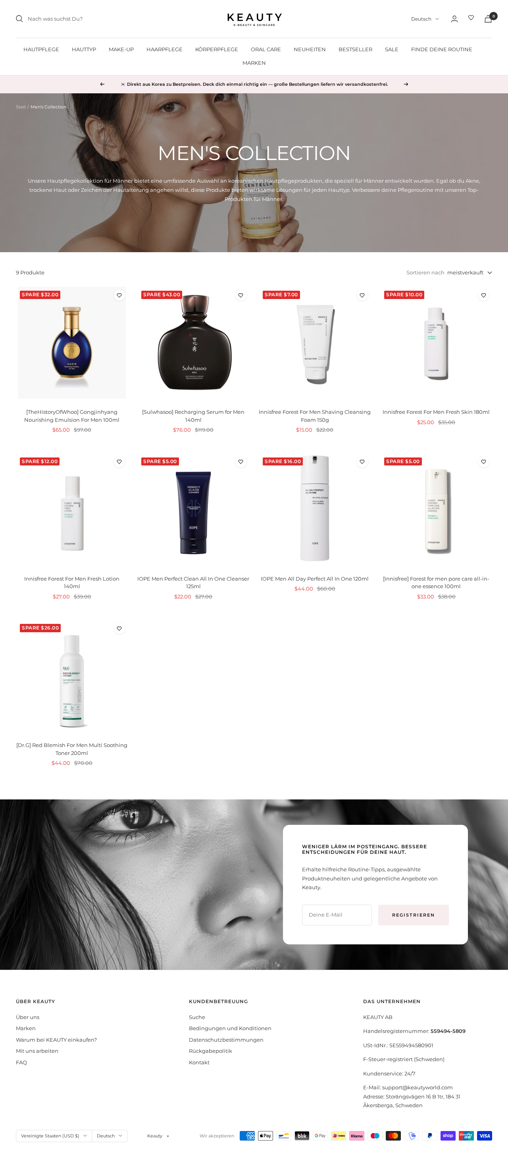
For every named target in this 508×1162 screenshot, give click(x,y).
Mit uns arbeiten (37, 1051)
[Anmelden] (454, 18)
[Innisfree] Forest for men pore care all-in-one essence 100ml (436, 582)
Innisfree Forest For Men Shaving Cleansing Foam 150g (315, 416)
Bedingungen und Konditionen (230, 1028)
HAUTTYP (84, 49)
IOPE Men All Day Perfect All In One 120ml (315, 578)
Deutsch (421, 19)
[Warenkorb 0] (488, 19)
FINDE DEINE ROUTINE (441, 49)
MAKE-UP (121, 49)
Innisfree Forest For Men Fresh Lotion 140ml (71, 582)
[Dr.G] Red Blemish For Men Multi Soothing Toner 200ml (71, 749)
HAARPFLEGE (164, 49)
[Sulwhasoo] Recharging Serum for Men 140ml (193, 416)
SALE (391, 49)
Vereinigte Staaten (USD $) (50, 1136)
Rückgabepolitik (210, 1051)
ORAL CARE (266, 49)
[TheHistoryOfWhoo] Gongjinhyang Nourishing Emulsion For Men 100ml (71, 416)
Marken (26, 1028)
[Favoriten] (471, 18)
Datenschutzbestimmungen (226, 1040)
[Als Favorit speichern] (119, 295)
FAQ (21, 1062)
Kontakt (199, 1062)
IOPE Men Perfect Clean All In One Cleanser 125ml (193, 582)
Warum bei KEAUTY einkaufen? (56, 1040)
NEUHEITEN (310, 49)
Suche (197, 1017)
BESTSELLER (355, 49)
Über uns (27, 1017)
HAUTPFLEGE (41, 49)
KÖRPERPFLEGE (216, 49)
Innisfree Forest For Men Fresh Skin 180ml (436, 412)
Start (21, 107)
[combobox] (87, 18)
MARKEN (254, 63)
